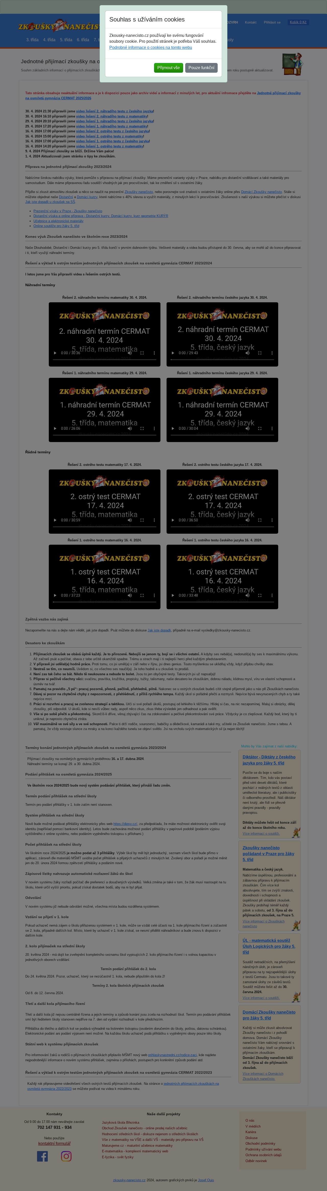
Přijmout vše (168, 68)
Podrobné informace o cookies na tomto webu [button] (150, 47)
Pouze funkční (201, 68)
